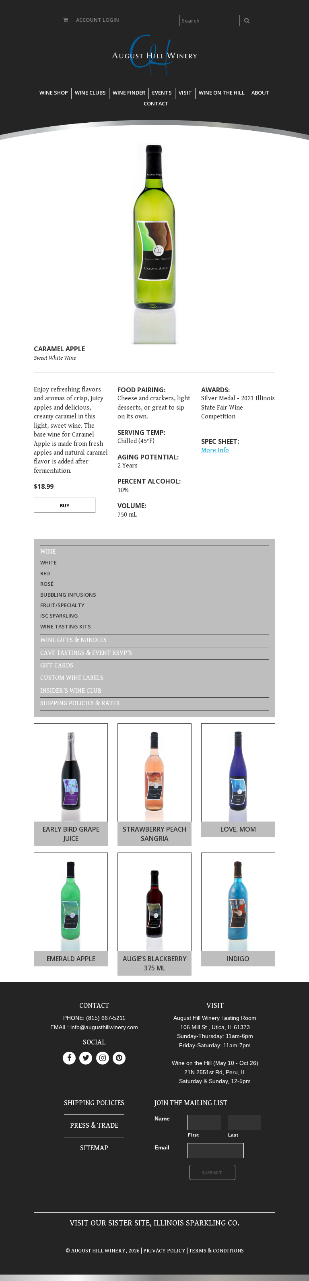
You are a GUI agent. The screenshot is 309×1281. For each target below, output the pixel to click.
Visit (185, 92)
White (48, 562)
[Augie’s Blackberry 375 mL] (155, 949)
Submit (212, 1172)
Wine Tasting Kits (65, 626)
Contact (156, 103)
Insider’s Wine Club (70, 691)
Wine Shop (53, 92)
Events (162, 92)
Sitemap (94, 1148)
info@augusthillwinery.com (104, 1027)
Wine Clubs (90, 92)
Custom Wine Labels (71, 678)
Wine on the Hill (222, 92)
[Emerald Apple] (71, 949)
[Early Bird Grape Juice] (71, 820)
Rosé (47, 583)
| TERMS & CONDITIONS (214, 1251)
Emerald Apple (71, 958)
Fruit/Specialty (62, 605)
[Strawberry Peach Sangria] (155, 820)
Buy (64, 506)
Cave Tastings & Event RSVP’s (86, 653)
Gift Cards (56, 665)
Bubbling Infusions (68, 594)
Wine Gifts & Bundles (73, 640)
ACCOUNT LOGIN (97, 19)
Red (45, 573)
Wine (48, 552)
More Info (215, 450)
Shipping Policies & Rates (79, 703)
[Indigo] (238, 949)
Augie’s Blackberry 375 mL (155, 963)
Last (233, 1135)
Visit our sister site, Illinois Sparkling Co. (154, 1223)
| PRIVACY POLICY (162, 1251)
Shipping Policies (94, 1103)
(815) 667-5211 (106, 1018)
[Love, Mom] (238, 820)
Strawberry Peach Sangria (155, 833)
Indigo (238, 958)
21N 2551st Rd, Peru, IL (215, 1072)
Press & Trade (94, 1125)
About (260, 92)
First (193, 1135)
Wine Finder (129, 92)
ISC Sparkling (59, 615)
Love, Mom (238, 829)
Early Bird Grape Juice (71, 833)
